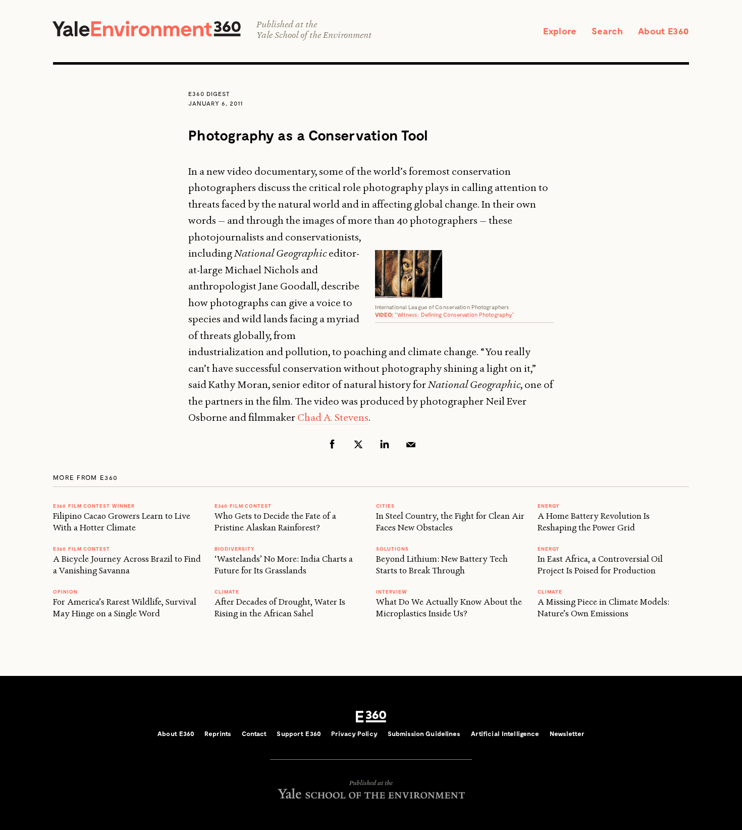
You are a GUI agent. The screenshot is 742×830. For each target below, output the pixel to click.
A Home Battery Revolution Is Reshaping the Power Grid (594, 521)
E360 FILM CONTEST (81, 549)
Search (607, 30)
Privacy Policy (354, 733)
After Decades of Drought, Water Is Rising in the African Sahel (280, 607)
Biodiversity (234, 549)
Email (411, 444)
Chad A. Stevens (332, 417)
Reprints (217, 733)
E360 (371, 716)
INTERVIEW (391, 592)
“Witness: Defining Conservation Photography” (444, 314)
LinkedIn (385, 444)
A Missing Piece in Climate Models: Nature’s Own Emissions (603, 607)
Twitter (358, 444)
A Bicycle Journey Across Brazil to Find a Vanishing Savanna (127, 564)
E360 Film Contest (243, 506)
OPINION (65, 592)
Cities (385, 506)
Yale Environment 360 (146, 28)
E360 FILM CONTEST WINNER (94, 506)
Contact (254, 733)
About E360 (663, 30)
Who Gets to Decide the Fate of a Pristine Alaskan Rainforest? (275, 521)
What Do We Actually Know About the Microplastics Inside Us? (449, 607)
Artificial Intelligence (505, 733)
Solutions (392, 549)
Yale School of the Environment (314, 35)
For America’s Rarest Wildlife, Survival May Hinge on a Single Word (124, 607)
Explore (559, 30)
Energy (548, 506)
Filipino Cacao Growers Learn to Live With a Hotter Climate (121, 521)
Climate (227, 592)
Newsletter (567, 733)
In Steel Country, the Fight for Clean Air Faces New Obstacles (450, 521)
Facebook (332, 444)
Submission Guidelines (424, 733)
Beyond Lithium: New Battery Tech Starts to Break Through (442, 564)
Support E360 (299, 733)
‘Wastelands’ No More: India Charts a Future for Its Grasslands (284, 564)
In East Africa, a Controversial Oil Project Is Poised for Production (600, 564)
